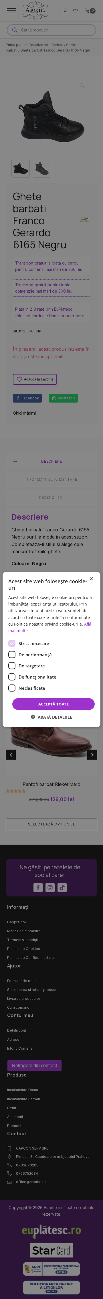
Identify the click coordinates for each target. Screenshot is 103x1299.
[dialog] (51, 649)
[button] (51, 717)
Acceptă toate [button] (53, 703)
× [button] (91, 579)
